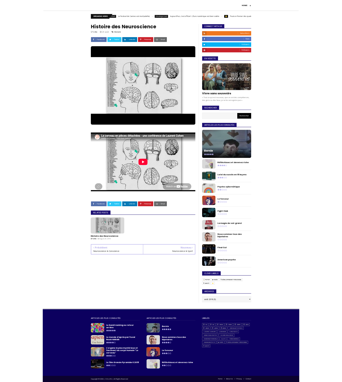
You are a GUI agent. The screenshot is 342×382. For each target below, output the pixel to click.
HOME (244, 5)
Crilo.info (97, 3)
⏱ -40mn (215, 328)
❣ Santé (206, 283)
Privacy (239, 378)
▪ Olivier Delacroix (226, 335)
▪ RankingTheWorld (210, 339)
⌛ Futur (206, 279)
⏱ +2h (212, 324)
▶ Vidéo (215, 279)
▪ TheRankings (233, 339)
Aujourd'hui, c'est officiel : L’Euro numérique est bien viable (181, 16)
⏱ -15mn (229, 324)
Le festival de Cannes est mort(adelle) (121, 16)
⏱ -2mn (246, 324)
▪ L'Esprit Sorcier (209, 331)
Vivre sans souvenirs (216, 93)
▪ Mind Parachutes (210, 335)
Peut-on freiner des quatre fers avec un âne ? (236, 16)
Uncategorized (148, 16)
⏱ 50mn (223, 328)
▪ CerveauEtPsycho (235, 328)
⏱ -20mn (237, 324)
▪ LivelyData (233, 331)
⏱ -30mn (206, 328)
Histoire (117, 32)
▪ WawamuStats (209, 342)
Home (220, 378)
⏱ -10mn (220, 324)
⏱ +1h (205, 324)
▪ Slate (223, 339)
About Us (229, 378)
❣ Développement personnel (231, 279)
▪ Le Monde (222, 331)
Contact (248, 378)
